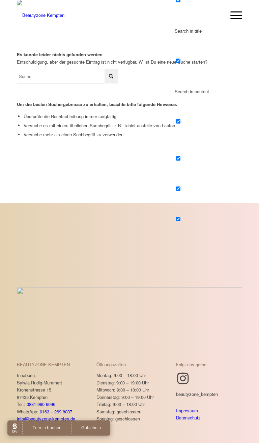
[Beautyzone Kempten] (40, 15)
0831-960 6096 (41, 404)
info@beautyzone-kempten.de (46, 418)
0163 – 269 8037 (56, 411)
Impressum (187, 410)
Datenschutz (188, 417)
